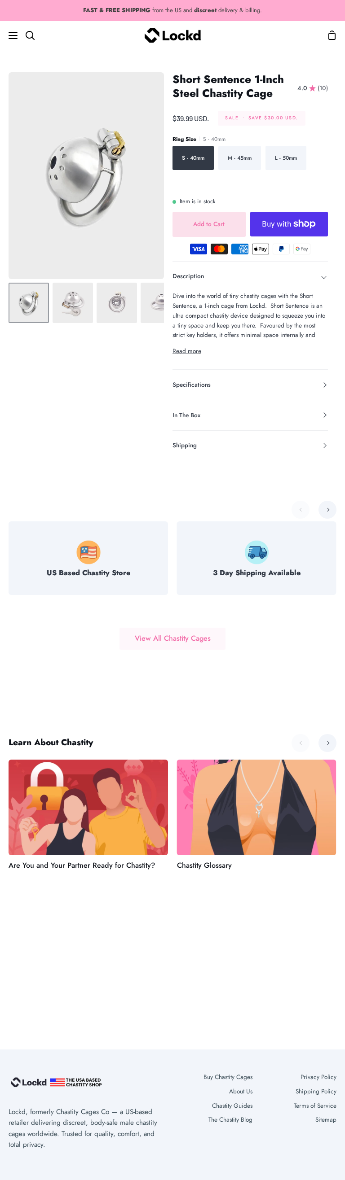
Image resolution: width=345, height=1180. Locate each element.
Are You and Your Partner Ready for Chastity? (82, 865)
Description (188, 275)
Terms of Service (315, 1105)
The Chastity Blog (230, 1119)
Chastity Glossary (204, 865)
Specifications (191, 384)
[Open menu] (9, 35)
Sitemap (325, 1119)
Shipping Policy (316, 1091)
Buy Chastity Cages (227, 1076)
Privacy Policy (318, 1076)
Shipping (184, 445)
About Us (240, 1091)
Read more (186, 350)
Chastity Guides (232, 1105)
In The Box (186, 415)
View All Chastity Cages (173, 638)
